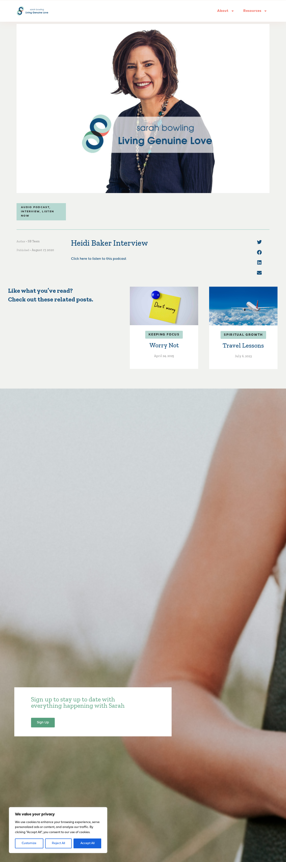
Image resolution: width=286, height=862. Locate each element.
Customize (29, 843)
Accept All (87, 843)
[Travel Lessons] (243, 306)
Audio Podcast (35, 207)
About (223, 11)
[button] (259, 242)
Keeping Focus (164, 334)
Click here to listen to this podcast (98, 259)
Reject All (58, 843)
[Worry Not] (164, 306)
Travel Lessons (243, 345)
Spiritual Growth (243, 335)
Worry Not (164, 345)
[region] (58, 830)
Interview (30, 211)
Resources (252, 11)
